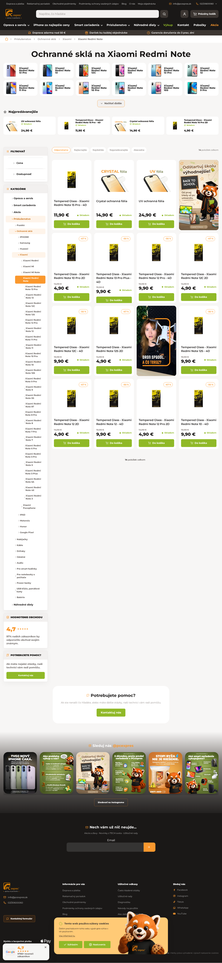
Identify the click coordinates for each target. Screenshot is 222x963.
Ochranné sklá (24, 231)
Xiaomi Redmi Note (31, 279)
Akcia (17, 212)
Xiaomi (24, 254)
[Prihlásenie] (184, 14)
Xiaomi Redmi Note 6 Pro (33, 447)
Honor (23, 526)
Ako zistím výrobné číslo (130, 914)
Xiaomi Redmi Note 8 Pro (33, 413)
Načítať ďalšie (113, 103)
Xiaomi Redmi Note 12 (33, 329)
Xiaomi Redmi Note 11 (33, 346)
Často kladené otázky (129, 890)
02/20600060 (15, 902)
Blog (124, 3)
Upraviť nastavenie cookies (206, 953)
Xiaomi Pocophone (29, 506)
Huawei (24, 248)
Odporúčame (61, 150)
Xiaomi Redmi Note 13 (33, 296)
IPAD (22, 514)
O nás (132, 3)
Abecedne (139, 150)
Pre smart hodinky (27, 568)
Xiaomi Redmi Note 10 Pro (33, 355)
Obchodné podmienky (64, 3)
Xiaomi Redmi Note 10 (33, 363)
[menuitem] (16, 25)
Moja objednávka (147, 3)
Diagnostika (124, 902)
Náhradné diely (23, 604)
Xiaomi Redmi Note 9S (33, 396)
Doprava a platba (15, 3)
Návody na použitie (128, 908)
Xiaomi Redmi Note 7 (33, 438)
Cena (19, 163)
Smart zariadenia (25, 205)
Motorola (25, 520)
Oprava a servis (23, 198)
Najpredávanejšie (119, 150)
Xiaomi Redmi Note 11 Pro (33, 338)
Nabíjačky (22, 539)
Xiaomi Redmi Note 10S (33, 371)
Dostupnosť (23, 174)
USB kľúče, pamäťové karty (28, 590)
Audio (20, 563)
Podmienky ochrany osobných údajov (99, 3)
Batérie (21, 597)
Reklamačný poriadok (38, 3)
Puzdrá (20, 225)
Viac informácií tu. (67, 936)
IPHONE (24, 237)
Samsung (25, 243)
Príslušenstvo (22, 218)
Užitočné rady (125, 896)
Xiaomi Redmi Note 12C (33, 304)
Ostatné (21, 557)
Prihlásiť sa (149, 847)
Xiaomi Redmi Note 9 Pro (33, 380)
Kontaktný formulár (21, 918)
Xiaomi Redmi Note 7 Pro (33, 430)
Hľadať (164, 14)
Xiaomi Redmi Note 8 (33, 422)
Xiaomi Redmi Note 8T (33, 405)
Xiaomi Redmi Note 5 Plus (33, 472)
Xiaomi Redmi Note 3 (33, 497)
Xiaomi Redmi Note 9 (33, 388)
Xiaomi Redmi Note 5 (33, 463)
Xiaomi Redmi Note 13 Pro (33, 288)
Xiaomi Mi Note (31, 272)
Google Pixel (27, 532)
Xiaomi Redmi (31, 260)
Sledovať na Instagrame (111, 802)
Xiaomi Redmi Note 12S (33, 313)
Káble (20, 545)
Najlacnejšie (80, 150)
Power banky (24, 583)
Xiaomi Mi (28, 266)
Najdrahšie (98, 150)
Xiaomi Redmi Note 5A (33, 480)
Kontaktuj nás (25, 675)
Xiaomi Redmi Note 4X (33, 489)
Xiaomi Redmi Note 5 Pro (33, 455)
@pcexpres (123, 746)
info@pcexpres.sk (18, 897)
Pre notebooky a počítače (26, 576)
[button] (8, 205)
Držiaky (21, 551)
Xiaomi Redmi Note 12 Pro (33, 321)
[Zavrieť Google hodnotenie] (45, 947)
